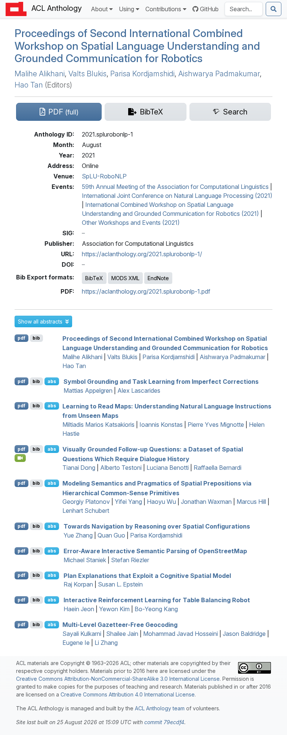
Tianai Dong (78, 467)
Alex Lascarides (138, 390)
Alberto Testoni (121, 467)
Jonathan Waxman (206, 501)
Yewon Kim (114, 609)
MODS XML (125, 278)
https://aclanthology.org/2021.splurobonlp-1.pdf (146, 291)
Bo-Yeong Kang (156, 609)
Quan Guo (111, 535)
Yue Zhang (78, 535)
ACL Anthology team (160, 708)
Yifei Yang (128, 501)
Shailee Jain (122, 633)
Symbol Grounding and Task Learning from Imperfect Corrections (161, 381)
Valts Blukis (87, 73)
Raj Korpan (78, 584)
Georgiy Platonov (86, 501)
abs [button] (51, 381)
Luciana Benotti (167, 467)
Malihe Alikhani (40, 73)
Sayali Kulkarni (81, 633)
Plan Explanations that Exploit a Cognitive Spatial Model (147, 575)
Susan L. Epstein (120, 584)
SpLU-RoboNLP (104, 176)
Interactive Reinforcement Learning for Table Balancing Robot (157, 600)
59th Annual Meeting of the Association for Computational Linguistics (175, 186)
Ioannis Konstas (161, 424)
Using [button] (126, 9)
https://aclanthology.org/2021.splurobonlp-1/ (142, 254)
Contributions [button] (163, 9)
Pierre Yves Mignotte (216, 424)
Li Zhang (106, 642)
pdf (21, 338)
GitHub (209, 9)
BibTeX (94, 278)
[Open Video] (20, 458)
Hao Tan (29, 84)
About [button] (99, 9)
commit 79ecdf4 (164, 722)
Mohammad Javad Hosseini (180, 633)
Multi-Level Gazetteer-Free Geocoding (120, 624)
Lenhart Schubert (85, 510)
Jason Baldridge (244, 633)
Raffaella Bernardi (217, 467)
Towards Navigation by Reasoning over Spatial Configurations (157, 526)
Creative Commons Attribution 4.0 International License (128, 694)
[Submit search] (273, 9)
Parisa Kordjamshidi (142, 73)
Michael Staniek (85, 560)
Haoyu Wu (161, 501)
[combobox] (244, 9)
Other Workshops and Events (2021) (131, 222)
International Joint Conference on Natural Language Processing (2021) (177, 195)
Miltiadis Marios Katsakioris (98, 424)
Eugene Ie (76, 642)
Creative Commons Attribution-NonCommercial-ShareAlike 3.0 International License (118, 679)
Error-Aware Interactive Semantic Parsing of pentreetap (155, 551)
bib (36, 338)
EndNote (158, 278)
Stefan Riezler (130, 560)
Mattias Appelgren (88, 390)
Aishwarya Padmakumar (219, 73)
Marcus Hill (251, 501)
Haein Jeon (79, 609)
